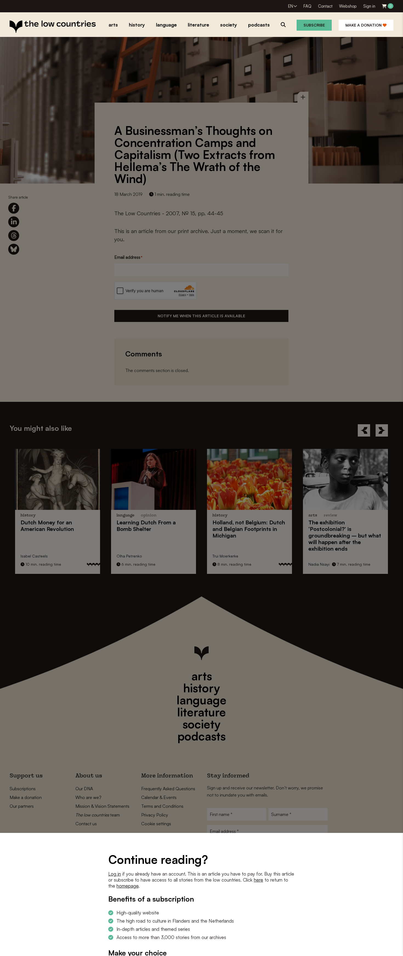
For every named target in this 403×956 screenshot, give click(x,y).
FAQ (307, 6)
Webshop (348, 6)
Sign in (369, 6)
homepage (127, 886)
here (258, 880)
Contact (325, 6)
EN (290, 6)
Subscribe (314, 25)
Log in (114, 874)
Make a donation (364, 25)
